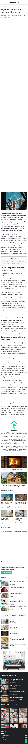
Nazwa (3, 550)
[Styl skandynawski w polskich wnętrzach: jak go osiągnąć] (23, 715)
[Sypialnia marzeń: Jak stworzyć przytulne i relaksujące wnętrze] (14, 710)
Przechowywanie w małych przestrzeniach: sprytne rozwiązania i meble (18, 595)
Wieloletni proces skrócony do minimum (13, 261)
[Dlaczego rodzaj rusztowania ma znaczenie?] (21, 513)
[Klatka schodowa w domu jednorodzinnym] (4, 627)
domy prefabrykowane (15, 345)
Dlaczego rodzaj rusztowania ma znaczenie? (18, 519)
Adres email (4, 555)
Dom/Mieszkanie (5, 735)
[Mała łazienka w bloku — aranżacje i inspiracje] (4, 646)
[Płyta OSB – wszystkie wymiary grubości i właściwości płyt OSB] (4, 640)
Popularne (5, 615)
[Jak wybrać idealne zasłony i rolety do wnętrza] (14, 720)
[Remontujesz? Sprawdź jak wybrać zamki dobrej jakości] (4, 633)
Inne (3, 737)
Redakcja (14, 430)
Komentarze (22, 615)
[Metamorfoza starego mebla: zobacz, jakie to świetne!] (5, 726)
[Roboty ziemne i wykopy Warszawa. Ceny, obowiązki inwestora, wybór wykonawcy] (7, 497)
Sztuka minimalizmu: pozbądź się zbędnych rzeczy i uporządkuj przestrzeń (17, 602)
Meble (3, 742)
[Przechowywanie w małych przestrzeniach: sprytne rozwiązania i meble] (4, 595)
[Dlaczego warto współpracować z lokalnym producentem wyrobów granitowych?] (7, 513)
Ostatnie (14, 615)
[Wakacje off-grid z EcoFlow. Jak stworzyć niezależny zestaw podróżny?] (5, 710)
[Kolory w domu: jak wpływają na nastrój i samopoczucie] (4, 583)
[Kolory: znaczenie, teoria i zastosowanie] (5, 715)
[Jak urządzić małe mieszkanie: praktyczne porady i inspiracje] (14, 715)
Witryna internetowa (5, 561)
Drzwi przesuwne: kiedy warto (17, 587)
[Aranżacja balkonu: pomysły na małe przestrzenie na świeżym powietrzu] (4, 608)
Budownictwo (12, 6)
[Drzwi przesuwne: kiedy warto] (4, 589)
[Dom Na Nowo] (14, 2)
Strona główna (5, 6)
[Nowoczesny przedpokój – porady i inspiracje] (4, 621)
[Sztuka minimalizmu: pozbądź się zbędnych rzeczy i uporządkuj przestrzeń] (4, 602)
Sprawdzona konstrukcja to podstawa (12, 263)
